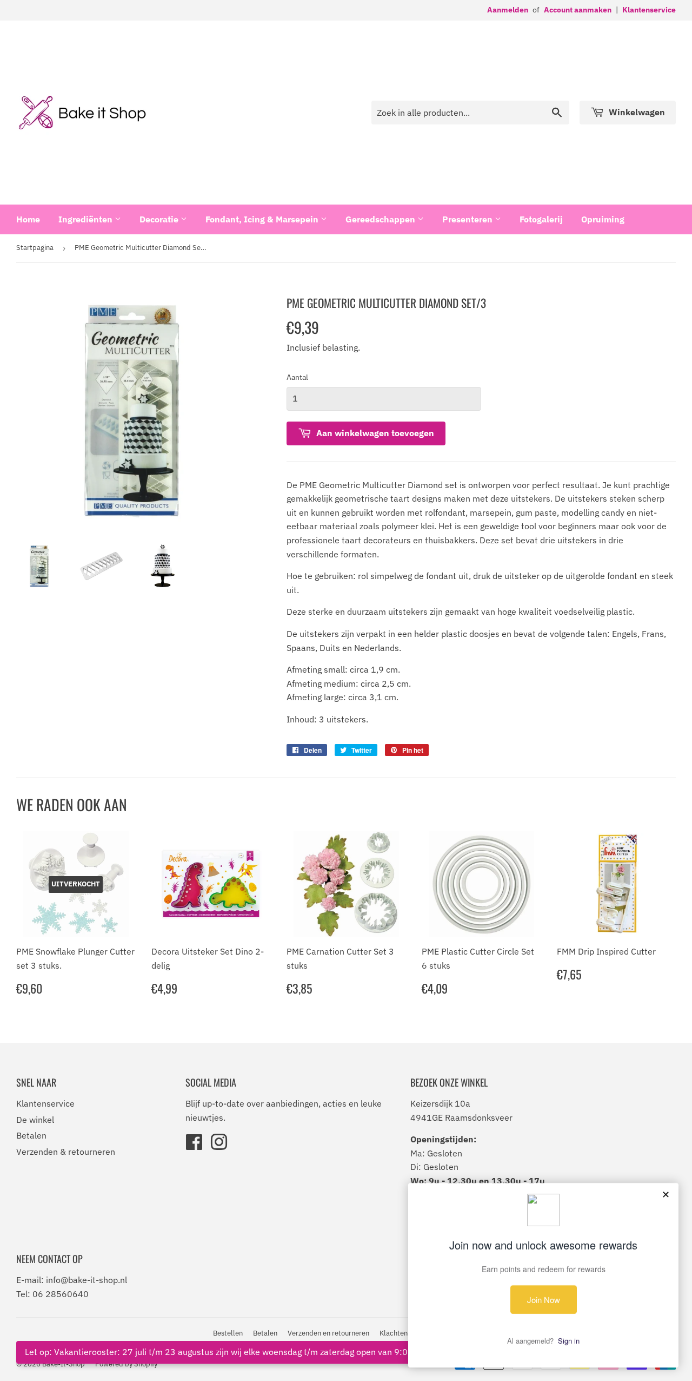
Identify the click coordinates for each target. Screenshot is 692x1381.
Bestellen (228, 1333)
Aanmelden (507, 10)
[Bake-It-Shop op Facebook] (194, 1145)
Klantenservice (649, 10)
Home (28, 219)
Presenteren (468, 219)
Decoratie (160, 219)
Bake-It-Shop (63, 1364)
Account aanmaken (577, 10)
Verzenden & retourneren (65, 1151)
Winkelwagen (636, 112)
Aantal (297, 377)
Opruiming (602, 219)
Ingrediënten (86, 219)
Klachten (394, 1333)
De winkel (35, 1119)
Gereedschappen (381, 219)
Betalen (31, 1135)
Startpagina (35, 247)
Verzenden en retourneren (328, 1333)
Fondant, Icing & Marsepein (263, 219)
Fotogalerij (541, 219)
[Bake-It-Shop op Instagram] (219, 1145)
